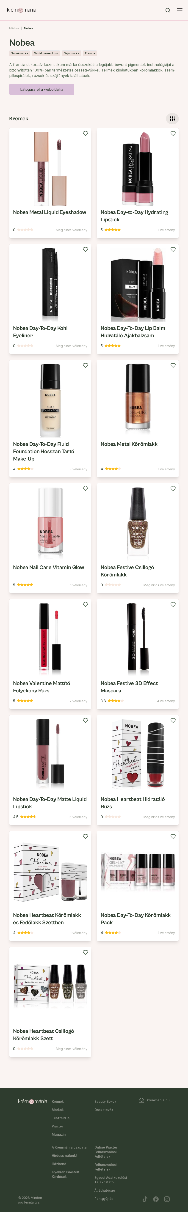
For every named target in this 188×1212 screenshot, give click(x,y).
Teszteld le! (61, 1118)
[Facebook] (156, 1199)
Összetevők (103, 1110)
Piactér (57, 1126)
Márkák (14, 28)
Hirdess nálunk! (64, 1155)
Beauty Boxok (105, 1101)
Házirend (59, 1164)
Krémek (58, 1101)
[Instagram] (167, 1199)
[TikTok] (145, 1199)
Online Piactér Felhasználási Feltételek (105, 1151)
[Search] (167, 10)
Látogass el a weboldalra (41, 89)
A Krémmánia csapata (69, 1147)
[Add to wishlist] (85, 133)
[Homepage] (21, 10)
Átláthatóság (104, 1190)
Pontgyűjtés (103, 1199)
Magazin (59, 1134)
